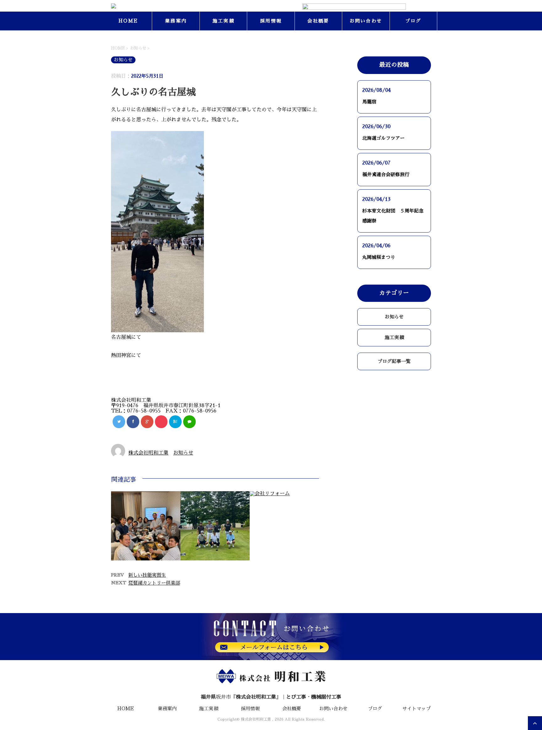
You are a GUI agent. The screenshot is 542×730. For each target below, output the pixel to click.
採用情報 (271, 20)
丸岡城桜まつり (378, 257)
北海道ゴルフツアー (383, 138)
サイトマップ (416, 708)
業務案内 (176, 20)
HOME (128, 20)
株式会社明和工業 (148, 452)
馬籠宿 (369, 101)
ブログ (413, 20)
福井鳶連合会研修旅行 (385, 174)
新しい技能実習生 (147, 575)
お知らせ (183, 452)
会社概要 (318, 20)
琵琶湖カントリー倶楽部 (154, 582)
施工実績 (223, 20)
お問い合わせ (366, 20)
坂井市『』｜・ (271, 697)
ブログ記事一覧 (394, 361)
